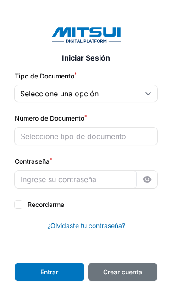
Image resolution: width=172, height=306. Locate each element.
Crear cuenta (122, 272)
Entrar (49, 272)
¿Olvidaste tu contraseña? (86, 225)
